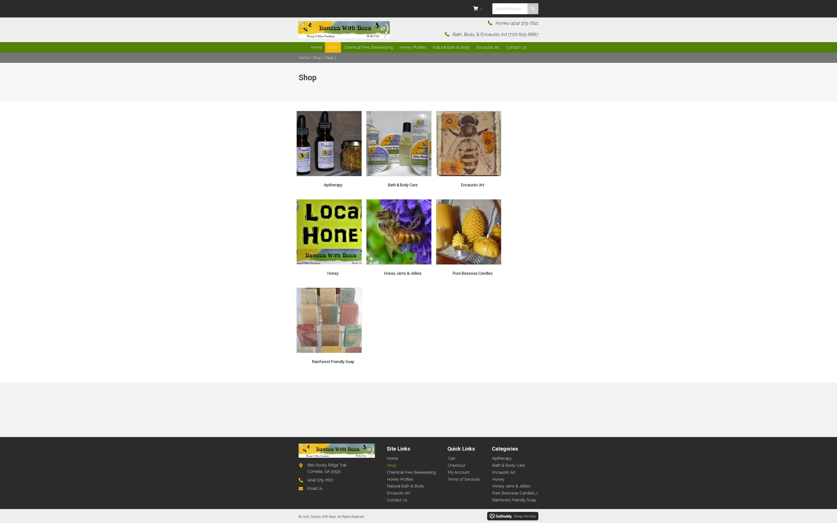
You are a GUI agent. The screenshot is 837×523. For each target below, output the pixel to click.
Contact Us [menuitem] (397, 500)
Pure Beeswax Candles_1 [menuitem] (515, 493)
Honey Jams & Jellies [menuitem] (511, 486)
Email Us (314, 488)
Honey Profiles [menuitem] (400, 479)
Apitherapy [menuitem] (502, 458)
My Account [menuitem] (459, 472)
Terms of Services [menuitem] (464, 479)
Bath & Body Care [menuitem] (508, 465)
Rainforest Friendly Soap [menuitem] (514, 500)
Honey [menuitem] (498, 479)
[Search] (532, 8)
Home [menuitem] (392, 458)
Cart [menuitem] (451, 458)
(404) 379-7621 (524, 23)
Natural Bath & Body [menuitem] (405, 486)
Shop (317, 57)
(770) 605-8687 (523, 34)
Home (304, 57)
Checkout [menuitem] (456, 465)
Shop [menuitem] (391, 465)
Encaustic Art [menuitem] (398, 493)
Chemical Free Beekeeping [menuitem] (411, 472)
